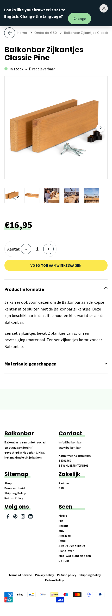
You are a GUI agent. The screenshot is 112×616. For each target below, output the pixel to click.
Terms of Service (20, 575)
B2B (61, 488)
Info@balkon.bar (70, 442)
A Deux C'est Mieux (72, 546)
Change (79, 18)
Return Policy (13, 498)
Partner (64, 483)
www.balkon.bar (70, 447)
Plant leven (66, 551)
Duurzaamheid (14, 488)
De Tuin (64, 561)
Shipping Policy (15, 493)
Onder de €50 (45, 33)
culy (61, 531)
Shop (8, 483)
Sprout (64, 526)
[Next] (100, 128)
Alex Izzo (65, 536)
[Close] (103, 8)
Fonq (62, 540)
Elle (61, 521)
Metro (63, 515)
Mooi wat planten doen (75, 556)
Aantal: (13, 249)
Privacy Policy (44, 575)
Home (22, 33)
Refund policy (66, 575)
